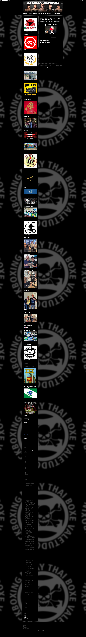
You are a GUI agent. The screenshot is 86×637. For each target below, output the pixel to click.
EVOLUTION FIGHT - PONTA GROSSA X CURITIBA (29, 598)
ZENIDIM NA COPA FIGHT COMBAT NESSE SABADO (29, 564)
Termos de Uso (25, 627)
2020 (25, 463)
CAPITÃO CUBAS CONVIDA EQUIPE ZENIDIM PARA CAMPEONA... (29, 501)
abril (26, 603)
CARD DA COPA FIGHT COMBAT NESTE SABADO (30, 557)
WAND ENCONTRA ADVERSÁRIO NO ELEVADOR (30, 521)
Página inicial (51, 65)
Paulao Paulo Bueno (26, 434)
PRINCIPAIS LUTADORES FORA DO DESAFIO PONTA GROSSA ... (30, 537)
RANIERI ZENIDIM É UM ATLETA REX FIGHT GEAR (30, 562)
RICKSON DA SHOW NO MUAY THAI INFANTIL (29, 542)
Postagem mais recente (43, 65)
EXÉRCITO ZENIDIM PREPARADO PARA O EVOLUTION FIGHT (28, 573)
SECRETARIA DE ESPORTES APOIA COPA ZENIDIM (29, 488)
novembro (26, 475)
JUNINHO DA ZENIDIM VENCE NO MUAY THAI (29, 535)
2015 (25, 469)
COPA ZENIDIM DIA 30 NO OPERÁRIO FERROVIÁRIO (29, 525)
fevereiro (26, 606)
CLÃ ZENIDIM (26, 363)
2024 (25, 458)
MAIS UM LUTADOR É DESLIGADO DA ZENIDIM (29, 552)
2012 (25, 473)
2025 (25, 457)
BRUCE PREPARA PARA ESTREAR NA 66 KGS (28, 585)
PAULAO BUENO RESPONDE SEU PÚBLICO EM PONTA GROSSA (29, 570)
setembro (26, 478)
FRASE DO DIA (27, 530)
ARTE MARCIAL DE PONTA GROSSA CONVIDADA (29, 490)
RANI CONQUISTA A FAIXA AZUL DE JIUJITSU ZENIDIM (30, 594)
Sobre (23, 626)
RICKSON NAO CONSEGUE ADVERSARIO (29, 513)
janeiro (26, 607)
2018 (25, 466)
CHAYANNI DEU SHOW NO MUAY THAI (29, 509)
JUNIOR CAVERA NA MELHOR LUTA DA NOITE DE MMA (29, 507)
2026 (25, 456)
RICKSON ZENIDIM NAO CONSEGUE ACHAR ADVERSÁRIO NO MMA (29, 560)
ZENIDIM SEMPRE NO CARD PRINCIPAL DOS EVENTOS (29, 483)
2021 (25, 462)
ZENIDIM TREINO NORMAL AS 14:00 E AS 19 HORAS (29, 592)
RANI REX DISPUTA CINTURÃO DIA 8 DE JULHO (29, 528)
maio (26, 602)
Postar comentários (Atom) (52, 67)
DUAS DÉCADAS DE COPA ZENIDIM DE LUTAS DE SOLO (30, 503)
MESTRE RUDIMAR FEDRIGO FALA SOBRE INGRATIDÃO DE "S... (30, 550)
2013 (25, 472)
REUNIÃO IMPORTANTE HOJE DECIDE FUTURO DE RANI (29, 600)
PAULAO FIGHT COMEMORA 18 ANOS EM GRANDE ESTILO (30, 575)
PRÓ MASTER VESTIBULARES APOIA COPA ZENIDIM (29, 485)
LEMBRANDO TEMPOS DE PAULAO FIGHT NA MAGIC (29, 589)
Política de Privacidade (26, 628)
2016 (25, 468)
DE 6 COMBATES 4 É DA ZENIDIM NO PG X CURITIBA (29, 532)
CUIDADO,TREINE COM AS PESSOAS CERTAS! (29, 526)
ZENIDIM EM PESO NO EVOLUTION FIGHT (28, 577)
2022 (25, 461)
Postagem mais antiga (58, 65)
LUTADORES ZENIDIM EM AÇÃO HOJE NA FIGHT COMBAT (30, 547)
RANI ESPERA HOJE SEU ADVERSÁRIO (29, 515)
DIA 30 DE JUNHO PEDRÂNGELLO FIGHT (29, 583)
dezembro (26, 474)
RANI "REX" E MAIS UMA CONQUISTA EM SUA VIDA (29, 568)
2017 (25, 467)
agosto (26, 479)
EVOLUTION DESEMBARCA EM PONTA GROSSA (29, 566)
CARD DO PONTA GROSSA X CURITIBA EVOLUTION (29, 540)
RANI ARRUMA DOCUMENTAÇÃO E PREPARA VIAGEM (30, 587)
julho (26, 480)
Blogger (48, 630)
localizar (25, 447)
